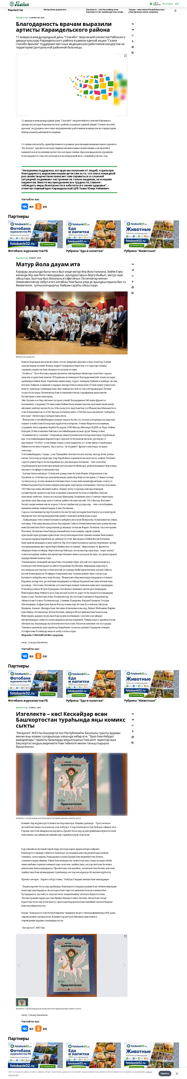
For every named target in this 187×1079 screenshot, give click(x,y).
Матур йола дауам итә (55, 10)
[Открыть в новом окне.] (27, 206)
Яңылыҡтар (15, 10)
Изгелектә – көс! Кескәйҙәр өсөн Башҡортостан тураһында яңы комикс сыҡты (105, 11)
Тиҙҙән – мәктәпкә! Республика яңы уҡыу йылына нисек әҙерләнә (147, 11)
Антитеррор (167, 4)
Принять (165, 1073)
